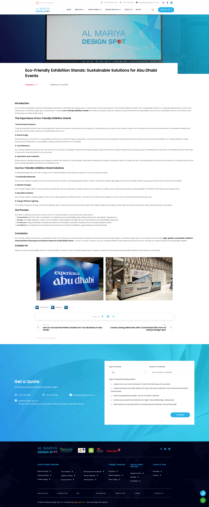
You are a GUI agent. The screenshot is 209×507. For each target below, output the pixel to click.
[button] (163, 3)
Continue (180, 415)
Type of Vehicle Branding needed (122, 379)
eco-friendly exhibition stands (76, 111)
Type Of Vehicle (115, 367)
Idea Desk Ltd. (79, 502)
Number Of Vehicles (157, 367)
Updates (59, 307)
